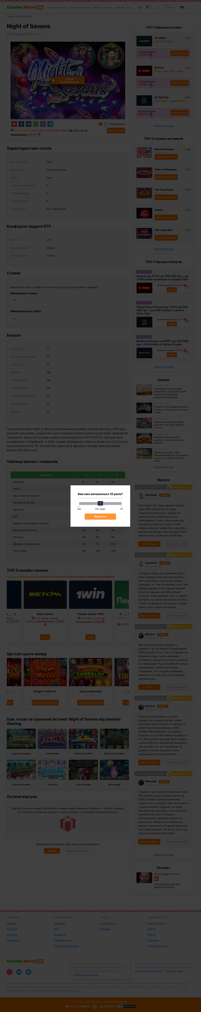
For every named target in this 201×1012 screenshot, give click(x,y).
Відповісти (100, 516)
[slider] (100, 503)
